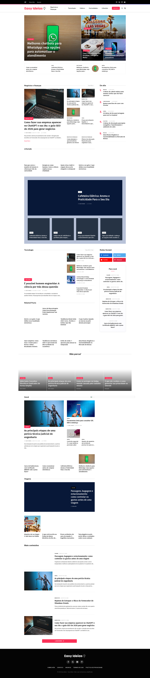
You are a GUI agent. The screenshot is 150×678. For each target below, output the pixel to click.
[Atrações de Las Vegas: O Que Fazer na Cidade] (103, 27)
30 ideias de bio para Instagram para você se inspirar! (113, 114)
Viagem (108, 275)
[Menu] (25, 2)
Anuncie (39, 2)
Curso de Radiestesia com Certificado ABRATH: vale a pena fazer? (112, 325)
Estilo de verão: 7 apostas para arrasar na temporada (68, 342)
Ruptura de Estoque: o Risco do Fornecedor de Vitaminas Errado (112, 302)
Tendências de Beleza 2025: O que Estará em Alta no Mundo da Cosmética (49, 343)
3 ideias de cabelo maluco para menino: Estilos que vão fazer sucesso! (113, 93)
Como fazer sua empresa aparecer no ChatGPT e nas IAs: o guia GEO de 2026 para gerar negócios (42, 125)
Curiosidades (93, 8)
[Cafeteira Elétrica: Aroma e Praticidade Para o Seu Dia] (70, 68)
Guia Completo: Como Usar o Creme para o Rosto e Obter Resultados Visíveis (31, 343)
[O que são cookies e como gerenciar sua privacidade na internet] (117, 374)
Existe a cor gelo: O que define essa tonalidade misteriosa (86, 167)
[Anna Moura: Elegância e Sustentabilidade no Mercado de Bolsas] (87, 333)
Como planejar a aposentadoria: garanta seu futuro (73, 140)
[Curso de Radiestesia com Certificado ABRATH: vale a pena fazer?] (32, 459)
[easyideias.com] (35, 8)
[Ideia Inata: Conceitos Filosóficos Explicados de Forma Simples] (32, 374)
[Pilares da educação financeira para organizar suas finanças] (88, 131)
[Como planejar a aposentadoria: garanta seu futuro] (73, 131)
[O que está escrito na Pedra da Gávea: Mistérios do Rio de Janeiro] (50, 524)
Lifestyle (105, 8)
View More (90, 85)
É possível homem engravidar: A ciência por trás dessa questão (41, 285)
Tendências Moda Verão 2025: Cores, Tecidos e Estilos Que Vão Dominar (68, 322)
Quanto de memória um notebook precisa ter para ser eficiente (88, 443)
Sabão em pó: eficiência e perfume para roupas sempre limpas (62, 237)
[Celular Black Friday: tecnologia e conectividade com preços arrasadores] (115, 50)
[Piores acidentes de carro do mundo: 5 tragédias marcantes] (68, 524)
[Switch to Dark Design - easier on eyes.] (122, 8)
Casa (52, 65)
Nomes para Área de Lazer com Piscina (113, 104)
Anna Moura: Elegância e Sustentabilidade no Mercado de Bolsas (114, 136)
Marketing (29, 118)
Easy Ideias (28, 132)
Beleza (105, 89)
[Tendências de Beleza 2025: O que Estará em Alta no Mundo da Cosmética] (50, 333)
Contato (116, 8)
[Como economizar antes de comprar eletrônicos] (44, 68)
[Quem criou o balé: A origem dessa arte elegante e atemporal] (69, 157)
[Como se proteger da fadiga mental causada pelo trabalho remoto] (89, 374)
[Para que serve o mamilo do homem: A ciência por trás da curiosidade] (32, 157)
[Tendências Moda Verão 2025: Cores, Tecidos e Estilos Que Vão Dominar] (69, 311)
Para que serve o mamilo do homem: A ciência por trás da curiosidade (31, 168)
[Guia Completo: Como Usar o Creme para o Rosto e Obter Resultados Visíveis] (32, 333)
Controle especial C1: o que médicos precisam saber (72, 443)
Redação (78, 388)
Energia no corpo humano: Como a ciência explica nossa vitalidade (50, 168)
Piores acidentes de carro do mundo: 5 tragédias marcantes (67, 536)
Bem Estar (108, 298)
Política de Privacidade (94, 667)
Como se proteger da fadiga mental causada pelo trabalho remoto (88, 383)
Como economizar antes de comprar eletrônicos (31, 69)
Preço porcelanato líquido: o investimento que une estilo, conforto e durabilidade (88, 122)
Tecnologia (72, 8)
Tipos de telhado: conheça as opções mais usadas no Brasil (111, 237)
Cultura (82, 8)
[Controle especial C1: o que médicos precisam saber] (73, 433)
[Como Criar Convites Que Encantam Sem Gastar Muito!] (92, 50)
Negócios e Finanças (54, 8)
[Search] (125, 8)
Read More (27, 141)
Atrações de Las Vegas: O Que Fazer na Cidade (101, 33)
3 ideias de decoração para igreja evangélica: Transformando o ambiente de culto (114, 125)
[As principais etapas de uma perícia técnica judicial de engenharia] (73, 93)
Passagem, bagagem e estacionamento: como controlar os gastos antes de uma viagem (112, 280)
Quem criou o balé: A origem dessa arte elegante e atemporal (68, 167)
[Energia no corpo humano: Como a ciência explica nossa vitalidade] (50, 157)
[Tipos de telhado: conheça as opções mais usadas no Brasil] (111, 225)
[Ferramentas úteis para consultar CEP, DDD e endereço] (120, 68)
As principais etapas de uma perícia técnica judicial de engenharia (73, 103)
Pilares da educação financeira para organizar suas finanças (88, 141)
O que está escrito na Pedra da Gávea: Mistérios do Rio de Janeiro (49, 536)
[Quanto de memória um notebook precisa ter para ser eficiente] (88, 433)
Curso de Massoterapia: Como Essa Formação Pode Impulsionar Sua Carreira (50, 311)
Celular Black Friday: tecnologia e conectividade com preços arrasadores (114, 55)
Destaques (30, 39)
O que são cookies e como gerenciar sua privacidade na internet (116, 383)
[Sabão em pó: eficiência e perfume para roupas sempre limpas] (63, 225)
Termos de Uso (78, 667)
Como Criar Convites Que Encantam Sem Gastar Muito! (92, 56)
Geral (103, 65)
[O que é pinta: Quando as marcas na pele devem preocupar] (87, 311)
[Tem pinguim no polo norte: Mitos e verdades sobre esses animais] (86, 524)
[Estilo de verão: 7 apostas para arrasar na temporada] (69, 333)
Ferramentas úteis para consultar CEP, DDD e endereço (109, 69)
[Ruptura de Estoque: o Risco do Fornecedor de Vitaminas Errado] (38, 603)
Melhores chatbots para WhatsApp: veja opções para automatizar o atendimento (44, 49)
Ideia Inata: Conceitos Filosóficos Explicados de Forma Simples (30, 383)
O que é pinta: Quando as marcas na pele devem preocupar (86, 321)
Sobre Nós (32, 2)
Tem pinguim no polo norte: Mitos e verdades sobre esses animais (86, 536)
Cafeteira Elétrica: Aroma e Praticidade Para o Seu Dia (57, 69)
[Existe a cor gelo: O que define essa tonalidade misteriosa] (87, 157)
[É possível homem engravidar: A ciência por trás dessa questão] (44, 266)
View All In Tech (89, 250)
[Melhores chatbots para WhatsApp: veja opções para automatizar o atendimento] (52, 38)
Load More (58, 641)
